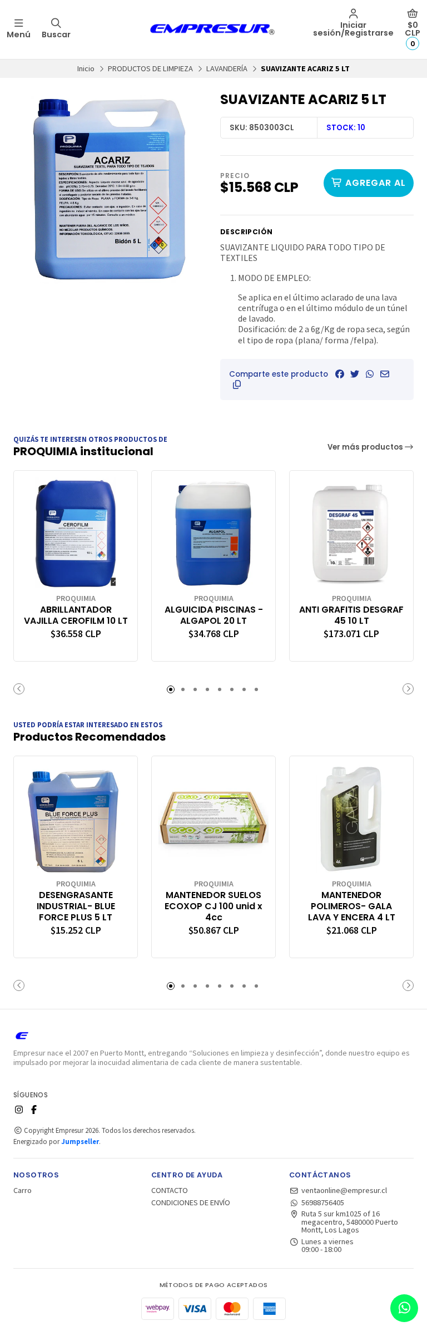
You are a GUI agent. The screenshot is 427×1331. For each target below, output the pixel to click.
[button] (236, 384)
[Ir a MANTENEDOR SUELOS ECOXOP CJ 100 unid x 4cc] (213, 818)
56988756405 (322, 1202)
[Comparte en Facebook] (339, 373)
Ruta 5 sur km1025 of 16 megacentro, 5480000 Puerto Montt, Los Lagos (349, 1222)
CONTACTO (169, 1190)
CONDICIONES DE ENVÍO (190, 1202)
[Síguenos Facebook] (33, 1109)
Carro (22, 1190)
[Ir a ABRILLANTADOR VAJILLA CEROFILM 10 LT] (75, 532)
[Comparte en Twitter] (354, 373)
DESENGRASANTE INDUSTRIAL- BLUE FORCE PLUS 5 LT (76, 906)
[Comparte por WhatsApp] (369, 373)
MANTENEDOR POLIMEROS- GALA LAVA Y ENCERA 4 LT (351, 906)
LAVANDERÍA (226, 68)
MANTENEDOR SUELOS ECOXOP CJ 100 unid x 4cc (213, 906)
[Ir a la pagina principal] (213, 29)
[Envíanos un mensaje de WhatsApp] (404, 1308)
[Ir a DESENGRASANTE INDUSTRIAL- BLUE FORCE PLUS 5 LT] (75, 818)
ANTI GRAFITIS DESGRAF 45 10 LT (351, 615)
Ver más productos (366, 447)
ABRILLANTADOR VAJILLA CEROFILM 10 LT (76, 615)
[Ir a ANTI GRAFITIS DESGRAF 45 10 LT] (351, 532)
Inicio (86, 68)
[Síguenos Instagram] (18, 1109)
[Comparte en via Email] (384, 373)
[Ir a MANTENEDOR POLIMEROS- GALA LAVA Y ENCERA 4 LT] (351, 818)
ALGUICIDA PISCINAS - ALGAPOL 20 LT (214, 615)
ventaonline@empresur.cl (344, 1190)
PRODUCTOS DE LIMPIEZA (150, 68)
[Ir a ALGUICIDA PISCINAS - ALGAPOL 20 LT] (213, 532)
